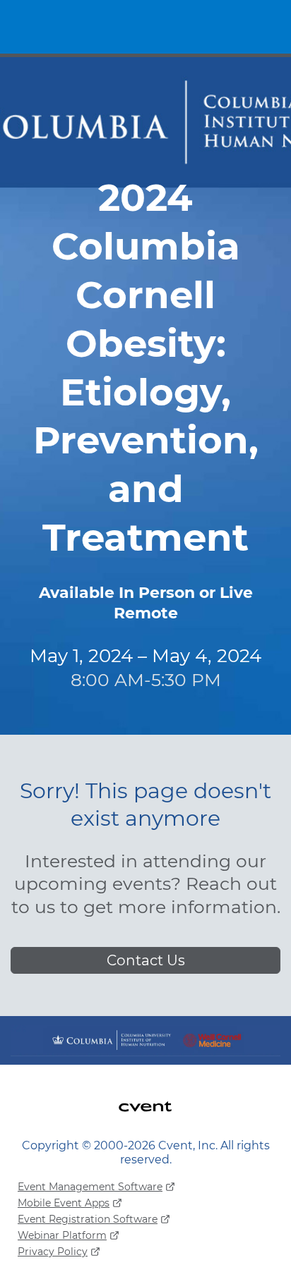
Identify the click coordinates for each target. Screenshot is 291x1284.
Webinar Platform (62, 1235)
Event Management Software (90, 1186)
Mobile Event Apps (63, 1203)
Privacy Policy (53, 1251)
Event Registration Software (88, 1219)
